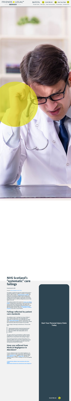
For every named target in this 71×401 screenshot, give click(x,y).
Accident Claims (36, 4)
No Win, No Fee (66, 4)
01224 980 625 (49, 2)
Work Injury (43, 4)
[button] (68, 2)
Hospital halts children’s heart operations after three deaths (18, 362)
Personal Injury (59, 4)
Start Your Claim (62, 2)
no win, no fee (13, 355)
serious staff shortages (14, 320)
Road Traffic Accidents (50, 4)
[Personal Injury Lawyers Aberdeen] (13, 3)
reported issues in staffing (23, 294)
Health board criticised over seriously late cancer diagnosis (19, 363)
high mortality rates (25, 306)
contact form (21, 356)
